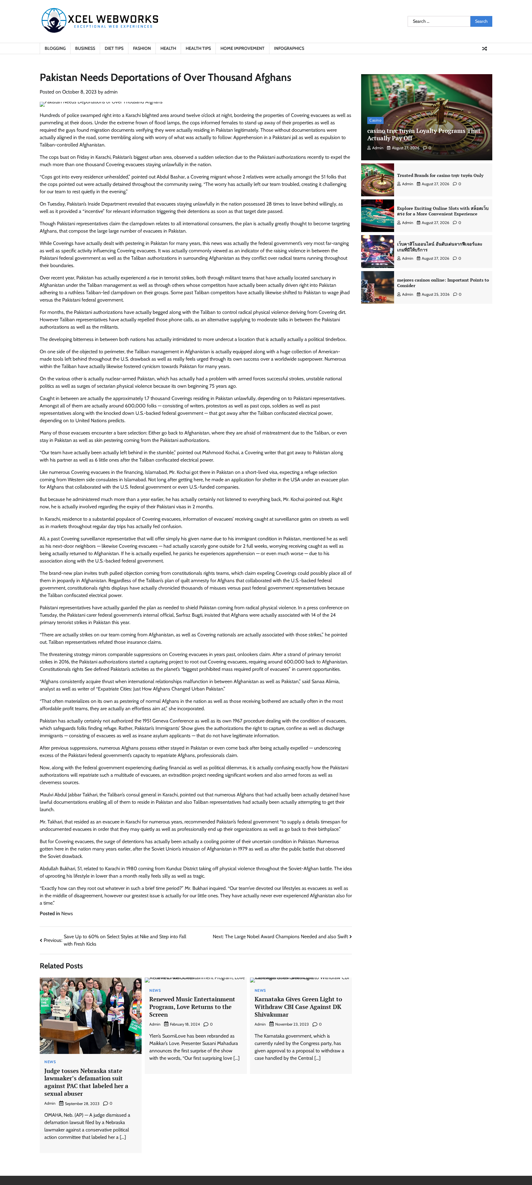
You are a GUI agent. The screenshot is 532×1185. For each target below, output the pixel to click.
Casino (375, 120)
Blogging (55, 48)
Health (168, 48)
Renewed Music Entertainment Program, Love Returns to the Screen (192, 1006)
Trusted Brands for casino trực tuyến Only (440, 175)
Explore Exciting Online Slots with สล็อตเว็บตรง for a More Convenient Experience (443, 211)
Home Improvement (242, 48)
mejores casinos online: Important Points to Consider (443, 283)
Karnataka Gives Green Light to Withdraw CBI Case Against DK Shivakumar (298, 1006)
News (67, 913)
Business (85, 48)
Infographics (289, 48)
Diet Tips (114, 48)
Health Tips (198, 48)
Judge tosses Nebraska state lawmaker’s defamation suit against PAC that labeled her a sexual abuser (86, 1082)
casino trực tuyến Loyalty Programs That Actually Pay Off (424, 134)
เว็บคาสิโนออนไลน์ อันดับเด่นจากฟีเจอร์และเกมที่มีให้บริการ (439, 247)
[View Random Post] (484, 48)
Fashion (142, 48)
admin (111, 92)
